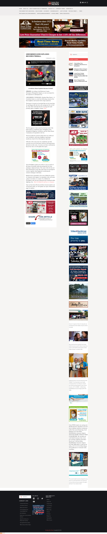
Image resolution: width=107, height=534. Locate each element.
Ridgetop (49, 518)
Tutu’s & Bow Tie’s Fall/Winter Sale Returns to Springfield (80, 67)
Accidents (46, 11)
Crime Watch (69, 8)
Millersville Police (24, 510)
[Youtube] (83, 2)
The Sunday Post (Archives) (26, 11)
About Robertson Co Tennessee (38, 8)
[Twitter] (85, 2)
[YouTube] (34, 504)
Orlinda (48, 514)
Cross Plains (49, 508)
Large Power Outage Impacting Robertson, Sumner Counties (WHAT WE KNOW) (80, 78)
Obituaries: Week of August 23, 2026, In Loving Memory (80, 72)
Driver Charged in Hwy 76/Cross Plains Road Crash (80, 83)
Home (20, 8)
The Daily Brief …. (73, 11)
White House (49, 522)
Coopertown (49, 506)
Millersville (49, 512)
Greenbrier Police (24, 508)
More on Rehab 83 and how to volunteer (44, 184)
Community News (60, 8)
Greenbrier (49, 510)
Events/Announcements (43, 13)
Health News (39, 11)
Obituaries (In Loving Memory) (27, 13)
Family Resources (64, 13)
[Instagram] (87, 2)
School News (55, 13)
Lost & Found (63, 11)
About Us (25, 8)
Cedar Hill (49, 504)
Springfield (49, 520)
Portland (48, 516)
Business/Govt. (55, 11)
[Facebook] (80, 2)
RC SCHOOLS (23, 515)
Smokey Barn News (49, 533)
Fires (80, 11)
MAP (45, 111)
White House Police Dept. (25, 527)
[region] (78, 91)
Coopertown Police (24, 506)
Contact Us (51, 8)
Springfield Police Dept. (25, 525)
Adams (48, 502)
